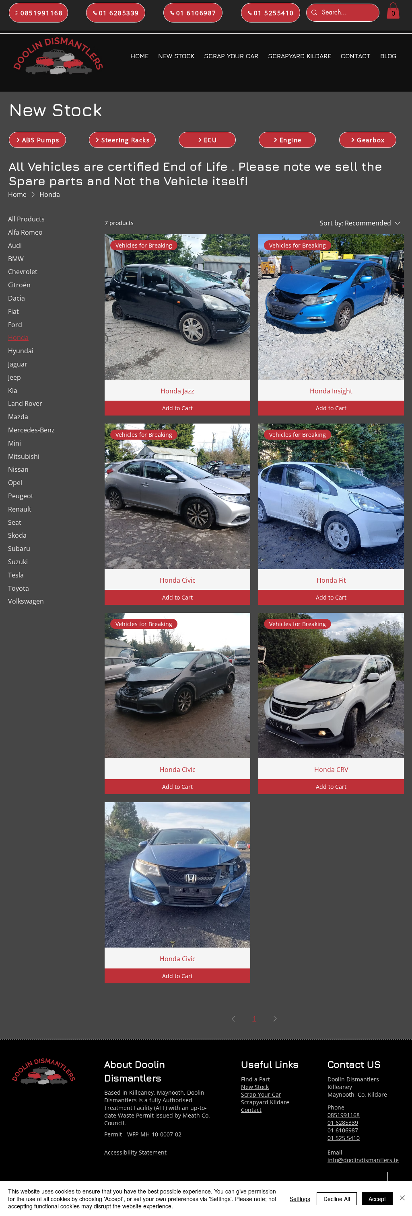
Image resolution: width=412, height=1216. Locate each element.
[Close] (402, 1198)
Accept (377, 1199)
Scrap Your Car (261, 1094)
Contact (251, 1110)
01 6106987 (343, 1130)
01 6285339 (343, 1122)
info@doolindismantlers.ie (363, 1160)
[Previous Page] (233, 1019)
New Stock (255, 1087)
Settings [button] (300, 1199)
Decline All (336, 1199)
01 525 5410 (344, 1138)
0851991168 (344, 1115)
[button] (393, 10)
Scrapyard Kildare (265, 1102)
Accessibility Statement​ (135, 1152)
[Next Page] (275, 1019)
